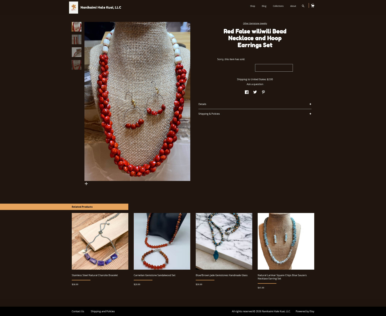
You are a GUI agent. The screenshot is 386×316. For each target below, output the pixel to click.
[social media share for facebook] (246, 92)
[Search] (303, 6)
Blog (264, 6)
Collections (278, 6)
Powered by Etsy (305, 311)
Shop (252, 6)
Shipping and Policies (103, 311)
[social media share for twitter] (255, 92)
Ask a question (255, 84)
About (293, 6)
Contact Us (78, 311)
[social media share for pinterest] (263, 92)
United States (258, 79)
